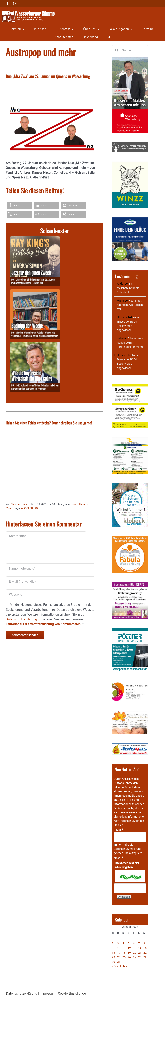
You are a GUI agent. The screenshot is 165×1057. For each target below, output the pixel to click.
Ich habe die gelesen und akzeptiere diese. (128, 851)
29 (145, 957)
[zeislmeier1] (130, 745)
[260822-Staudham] (35, 238)
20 (134, 952)
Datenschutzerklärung (127, 848)
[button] (109, 37)
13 (134, 948)
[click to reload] (130, 876)
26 (129, 957)
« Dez (115, 966)
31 (118, 961)
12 (129, 948)
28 (139, 957)
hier (120, 825)
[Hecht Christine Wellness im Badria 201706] (130, 712)
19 (129, 952)
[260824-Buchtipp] (35, 291)
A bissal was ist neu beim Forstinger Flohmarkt (130, 342)
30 (113, 961)
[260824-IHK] (35, 344)
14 (139, 948)
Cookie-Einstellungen (73, 993)
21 (139, 952)
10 (118, 948)
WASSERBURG (29, 508)
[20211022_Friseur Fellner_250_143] (130, 682)
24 (118, 957)
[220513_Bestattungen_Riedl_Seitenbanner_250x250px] (130, 584)
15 (145, 948)
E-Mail (118, 829)
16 (113, 952)
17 (118, 952)
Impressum (48, 993)
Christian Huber (19, 504)
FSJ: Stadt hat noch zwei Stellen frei (130, 305)
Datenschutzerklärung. (22, 619)
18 (124, 952)
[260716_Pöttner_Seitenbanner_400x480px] (130, 629)
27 (134, 957)
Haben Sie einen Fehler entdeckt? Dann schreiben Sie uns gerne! (49, 422)
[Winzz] (130, 163)
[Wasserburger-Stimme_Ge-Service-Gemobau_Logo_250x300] (130, 386)
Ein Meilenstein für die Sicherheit (128, 288)
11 (124, 948)
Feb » (123, 966)
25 (124, 957)
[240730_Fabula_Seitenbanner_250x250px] (130, 538)
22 (145, 952)
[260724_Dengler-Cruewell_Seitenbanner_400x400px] (130, 439)
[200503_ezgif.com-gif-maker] (130, 485)
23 (113, 957)
